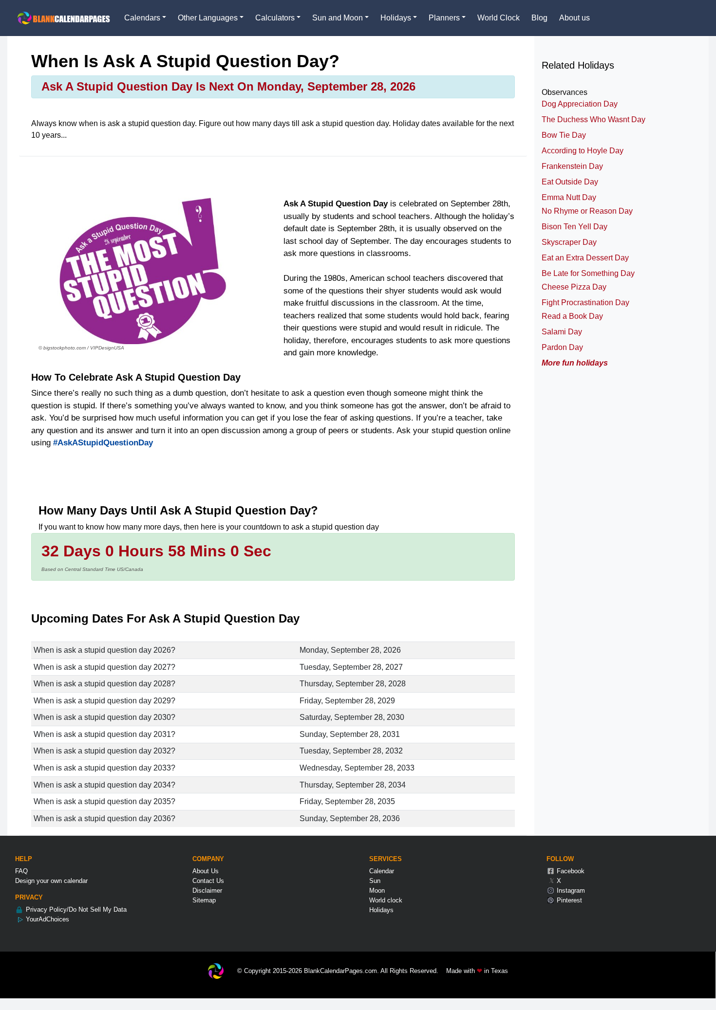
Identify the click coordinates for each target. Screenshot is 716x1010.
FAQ (21, 871)
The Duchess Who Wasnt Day (593, 119)
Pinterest (568, 900)
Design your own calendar (51, 880)
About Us (205, 871)
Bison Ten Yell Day (574, 226)
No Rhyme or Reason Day (587, 211)
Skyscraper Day (569, 242)
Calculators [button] (275, 18)
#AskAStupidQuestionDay (103, 442)
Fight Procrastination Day (585, 302)
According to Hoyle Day (582, 151)
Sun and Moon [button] (337, 18)
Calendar (381, 871)
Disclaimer (207, 890)
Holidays (381, 910)
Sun (374, 880)
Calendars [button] (142, 18)
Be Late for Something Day (588, 273)
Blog (539, 18)
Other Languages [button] (208, 18)
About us (574, 18)
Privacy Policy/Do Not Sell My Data (75, 909)
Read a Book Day (572, 316)
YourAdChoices (46, 919)
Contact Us (208, 880)
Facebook (569, 871)
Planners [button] (444, 18)
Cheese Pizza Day (574, 287)
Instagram (570, 890)
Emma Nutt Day (569, 197)
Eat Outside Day (570, 182)
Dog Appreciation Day (580, 104)
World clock (385, 900)
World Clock (498, 18)
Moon (377, 890)
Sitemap (204, 900)
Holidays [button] (395, 18)
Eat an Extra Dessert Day (585, 258)
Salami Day (562, 332)
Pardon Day (562, 347)
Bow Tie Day (564, 135)
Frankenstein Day (572, 166)
